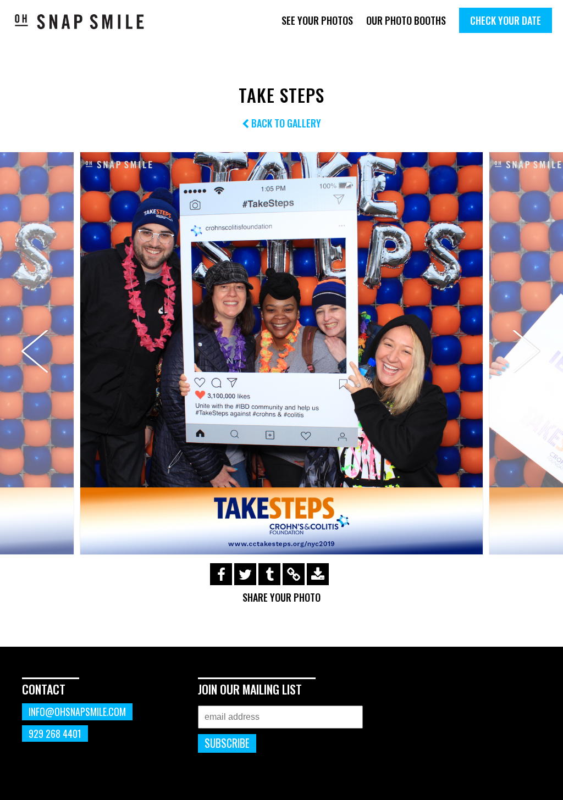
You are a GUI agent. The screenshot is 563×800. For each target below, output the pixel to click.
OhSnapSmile (80, 21)
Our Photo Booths (406, 20)
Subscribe (227, 743)
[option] (281, 353)
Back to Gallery (285, 123)
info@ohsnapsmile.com (77, 711)
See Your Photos (317, 20)
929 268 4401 (55, 733)
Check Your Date (505, 20)
